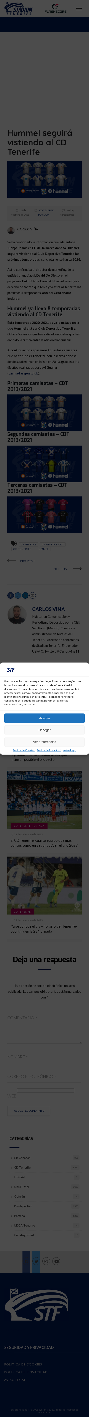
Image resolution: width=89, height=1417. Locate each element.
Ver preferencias (44, 742)
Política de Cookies (24, 750)
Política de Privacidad (49, 750)
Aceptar (44, 718)
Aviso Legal (69, 750)
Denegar (44, 730)
